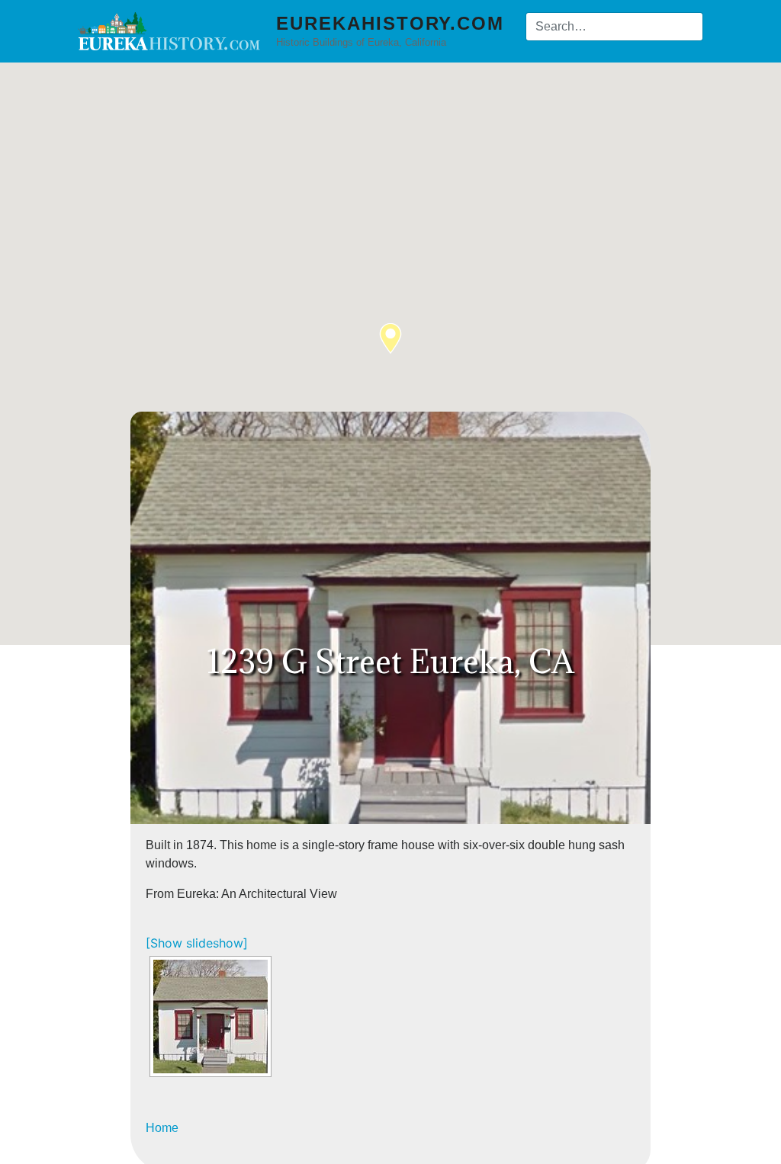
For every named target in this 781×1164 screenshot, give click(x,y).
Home (162, 1127)
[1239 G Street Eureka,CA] (210, 1016)
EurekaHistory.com (390, 23)
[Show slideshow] (197, 943)
